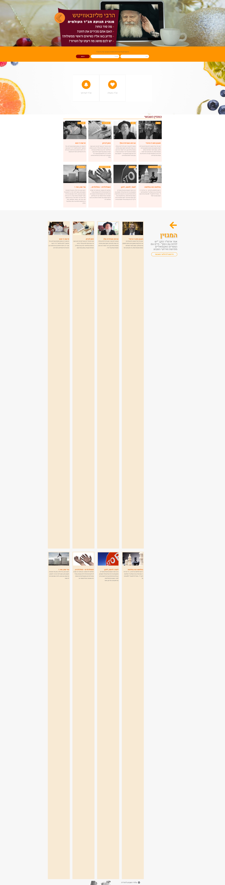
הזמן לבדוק (106, 143)
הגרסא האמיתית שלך (128, 143)
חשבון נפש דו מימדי (153, 143)
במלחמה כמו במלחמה (152, 187)
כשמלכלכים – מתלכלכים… (101, 187)
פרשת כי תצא (80, 143)
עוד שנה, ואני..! (80, 187)
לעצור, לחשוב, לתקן (128, 187)
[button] (112, 44)
